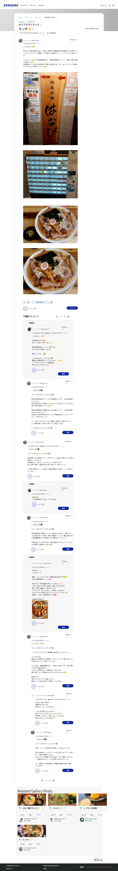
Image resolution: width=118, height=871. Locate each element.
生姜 (28, 302)
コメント (72, 308)
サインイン (104, 5)
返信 (63, 374)
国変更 (82, 867)
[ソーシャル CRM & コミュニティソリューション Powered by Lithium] (98, 859)
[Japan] (11, 5)
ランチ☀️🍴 (58, 808)
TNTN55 (26, 819)
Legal (45, 869)
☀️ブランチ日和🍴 (91, 808)
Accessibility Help (12, 866)
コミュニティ (24, 5)
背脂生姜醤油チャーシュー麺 (43, 302)
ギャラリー (33, 5)
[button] (74, 40)
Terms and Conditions (51, 866)
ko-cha (26, 848)
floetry (87, 819)
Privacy (9, 869)
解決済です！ (32, 22)
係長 (55, 819)
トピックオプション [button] (91, 28)
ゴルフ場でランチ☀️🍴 (31, 809)
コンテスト (41, 5)
